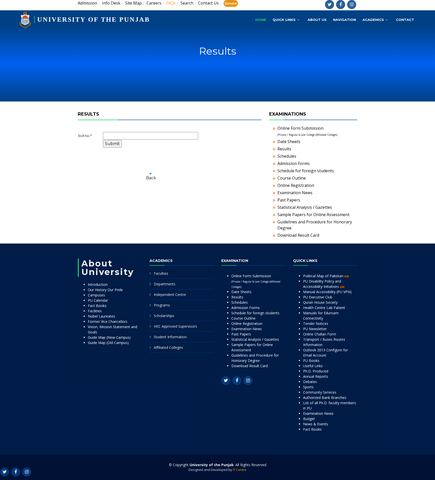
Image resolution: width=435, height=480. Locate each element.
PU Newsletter (315, 328)
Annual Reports (315, 376)
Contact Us (208, 3)
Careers (154, 3)
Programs (162, 305)
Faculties (161, 273)
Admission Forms (293, 163)
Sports (308, 387)
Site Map (133, 3)
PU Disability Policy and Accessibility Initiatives (322, 284)
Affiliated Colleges (168, 347)
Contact (405, 20)
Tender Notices (315, 323)
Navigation (344, 20)
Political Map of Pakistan (323, 275)
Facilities (95, 310)
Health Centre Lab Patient (324, 307)
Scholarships (164, 315)
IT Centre (239, 469)
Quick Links (284, 20)
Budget (309, 418)
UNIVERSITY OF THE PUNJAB (93, 19)
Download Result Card (298, 235)
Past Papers (288, 200)
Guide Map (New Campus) (109, 337)
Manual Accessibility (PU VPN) (327, 291)
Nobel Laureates (101, 316)
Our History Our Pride (105, 289)
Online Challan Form (319, 334)
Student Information (170, 336)
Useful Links (313, 365)
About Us (317, 20)
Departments (164, 284)
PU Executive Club (317, 297)
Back (151, 178)
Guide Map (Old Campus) (108, 342)
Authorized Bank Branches (324, 397)
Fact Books (97, 305)
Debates (310, 381)
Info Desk (111, 3)
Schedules (286, 156)
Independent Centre (170, 294)
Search (186, 3)
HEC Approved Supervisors (175, 326)
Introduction (98, 284)
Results (284, 149)
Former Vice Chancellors (107, 321)
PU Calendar (98, 300)
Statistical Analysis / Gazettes (304, 207)
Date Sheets (288, 141)
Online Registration (295, 185)
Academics (373, 20)
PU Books (311, 360)
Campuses (96, 295)
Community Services (319, 392)
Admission (87, 3)
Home (260, 20)
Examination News (294, 192)
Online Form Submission (255, 281)
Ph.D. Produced (315, 371)
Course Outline (291, 178)
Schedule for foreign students (305, 171)
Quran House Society (320, 302)
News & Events (315, 424)
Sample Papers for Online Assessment (313, 214)
